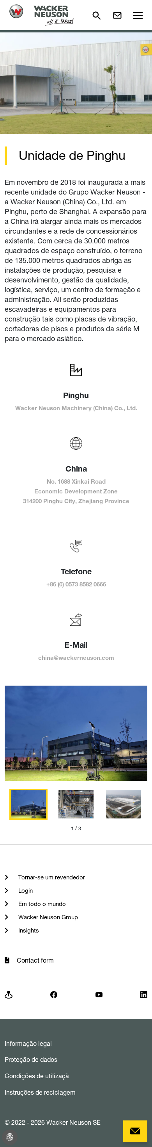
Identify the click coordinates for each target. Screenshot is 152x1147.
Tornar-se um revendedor (51, 877)
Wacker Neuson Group (47, 917)
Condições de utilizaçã (37, 1076)
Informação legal (28, 1043)
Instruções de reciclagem (40, 1092)
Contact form (35, 960)
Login (25, 890)
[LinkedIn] (143, 994)
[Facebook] (53, 994)
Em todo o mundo (41, 904)
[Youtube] (99, 994)
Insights (28, 930)
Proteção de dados (31, 1059)
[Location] (8, 994)
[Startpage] (41, 15)
